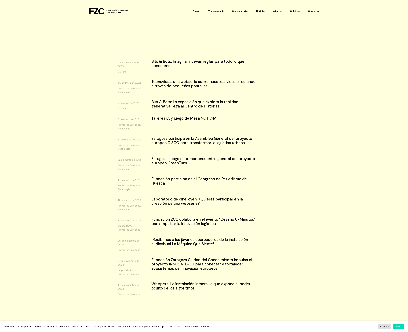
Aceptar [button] (398, 326)
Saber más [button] (384, 326)
